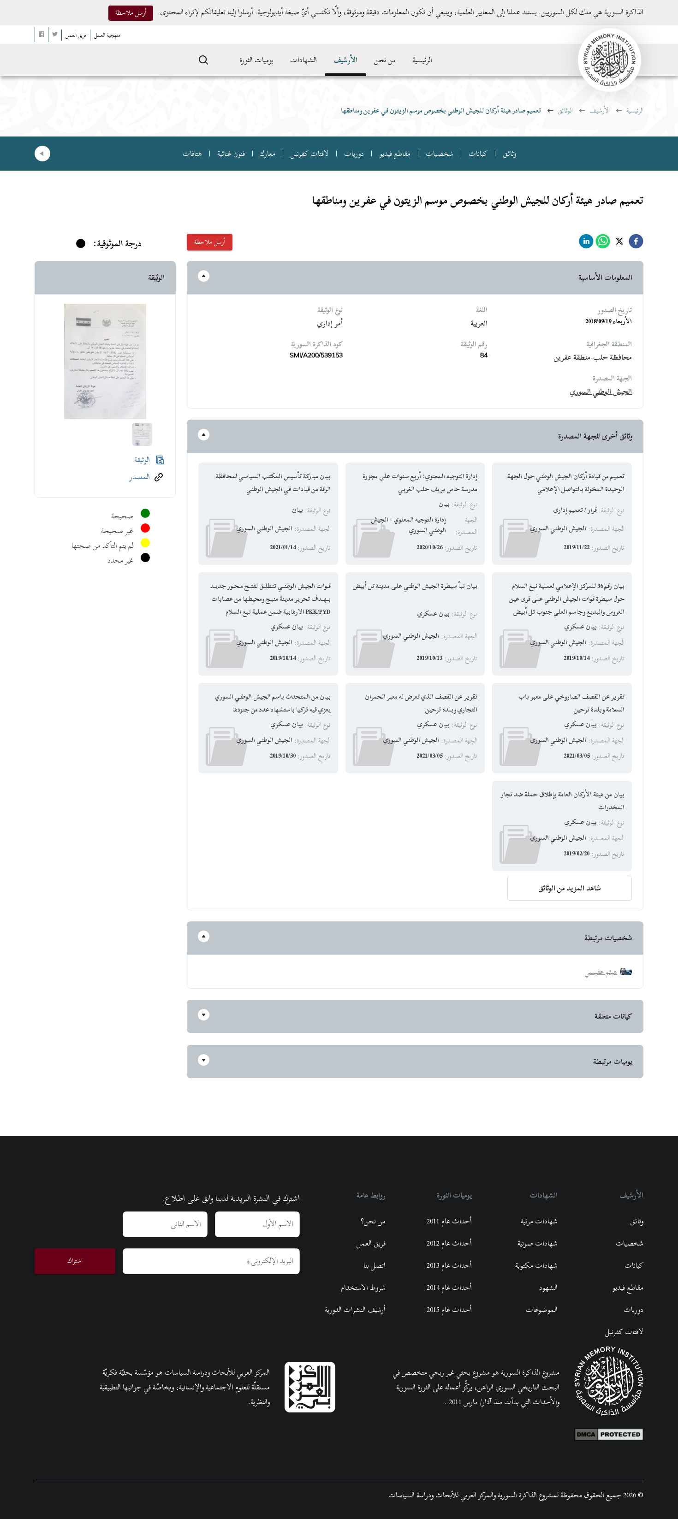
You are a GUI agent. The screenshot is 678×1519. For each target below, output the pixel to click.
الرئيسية (422, 60)
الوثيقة (142, 459)
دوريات (354, 153)
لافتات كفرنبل (310, 153)
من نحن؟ (373, 1221)
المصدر (140, 476)
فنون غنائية (231, 153)
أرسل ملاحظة (130, 12)
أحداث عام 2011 (449, 1221)
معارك (267, 153)
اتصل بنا (374, 1265)
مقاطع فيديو (394, 153)
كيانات (478, 153)
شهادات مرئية (539, 1221)
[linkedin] (586, 244)
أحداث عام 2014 (449, 1287)
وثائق (509, 153)
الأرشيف (345, 60)
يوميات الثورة (256, 60)
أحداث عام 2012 (449, 1243)
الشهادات (303, 60)
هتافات (192, 153)
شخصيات (439, 153)
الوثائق (565, 110)
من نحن (385, 60)
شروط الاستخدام (363, 1287)
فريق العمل (371, 1243)
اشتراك (75, 1260)
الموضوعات (542, 1309)
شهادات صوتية (537, 1243)
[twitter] (619, 244)
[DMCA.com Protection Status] (608, 1432)
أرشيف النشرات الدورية (355, 1309)
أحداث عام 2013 (449, 1265)
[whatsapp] (602, 244)
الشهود (548, 1287)
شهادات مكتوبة (536, 1265)
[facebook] (636, 244)
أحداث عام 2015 (449, 1309)
